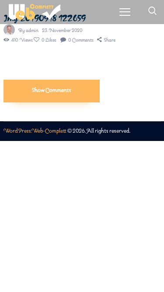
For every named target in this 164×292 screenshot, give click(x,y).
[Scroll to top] (158, 271)
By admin (28, 31)
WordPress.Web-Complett (34, 131)
